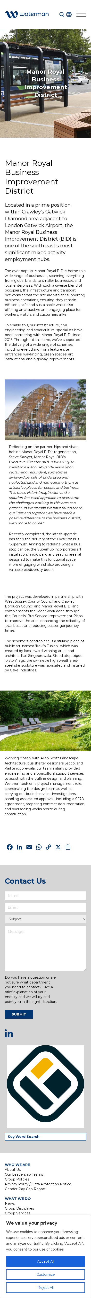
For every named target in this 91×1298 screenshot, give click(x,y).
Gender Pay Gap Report (25, 1189)
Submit (19, 1014)
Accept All (45, 1261)
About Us (13, 1169)
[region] (45, 1256)
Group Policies (17, 1179)
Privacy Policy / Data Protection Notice (38, 1184)
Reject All (46, 1287)
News (10, 1203)
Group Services (17, 1213)
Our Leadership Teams (24, 1174)
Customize (45, 1274)
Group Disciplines (19, 1208)
